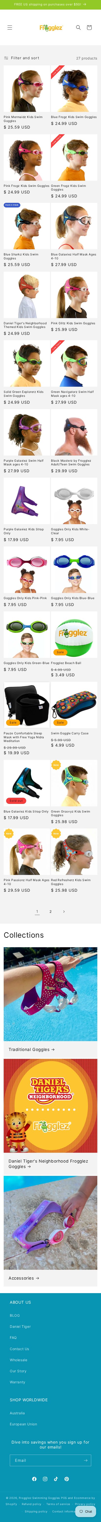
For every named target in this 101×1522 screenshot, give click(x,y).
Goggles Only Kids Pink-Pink (25, 598)
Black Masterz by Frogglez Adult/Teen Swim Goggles (71, 462)
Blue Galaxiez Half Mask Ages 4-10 (73, 256)
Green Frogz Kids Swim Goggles (68, 188)
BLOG (15, 1315)
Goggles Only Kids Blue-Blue (72, 598)
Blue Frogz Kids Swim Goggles (74, 117)
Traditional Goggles (29, 1049)
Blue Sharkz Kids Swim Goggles (21, 256)
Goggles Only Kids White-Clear (70, 531)
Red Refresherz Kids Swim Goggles (70, 882)
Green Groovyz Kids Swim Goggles (70, 813)
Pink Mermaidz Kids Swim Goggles (23, 119)
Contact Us (19, 1349)
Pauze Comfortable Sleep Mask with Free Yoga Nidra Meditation (24, 737)
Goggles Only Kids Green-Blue (27, 663)
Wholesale (18, 1360)
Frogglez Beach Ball (66, 663)
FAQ (13, 1337)
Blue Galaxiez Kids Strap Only (26, 811)
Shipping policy (36, 1511)
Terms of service (58, 1504)
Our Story (18, 1371)
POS (64, 1498)
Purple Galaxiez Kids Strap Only (24, 531)
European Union (23, 1424)
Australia (17, 1413)
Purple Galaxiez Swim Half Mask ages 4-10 (24, 462)
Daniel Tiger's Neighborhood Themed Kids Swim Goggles (25, 325)
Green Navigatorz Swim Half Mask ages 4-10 (72, 394)
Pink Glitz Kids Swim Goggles (73, 323)
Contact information (66, 1511)
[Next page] (63, 911)
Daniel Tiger (20, 1326)
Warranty (17, 1382)
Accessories (21, 1278)
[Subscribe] (85, 1460)
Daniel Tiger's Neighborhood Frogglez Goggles (48, 1164)
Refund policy (31, 1504)
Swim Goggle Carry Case (69, 733)
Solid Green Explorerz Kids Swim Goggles (24, 394)
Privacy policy (85, 1504)
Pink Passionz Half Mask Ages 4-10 (27, 882)
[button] (9, 27)
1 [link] (37, 911)
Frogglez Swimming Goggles (39, 1498)
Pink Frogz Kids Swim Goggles (27, 186)
